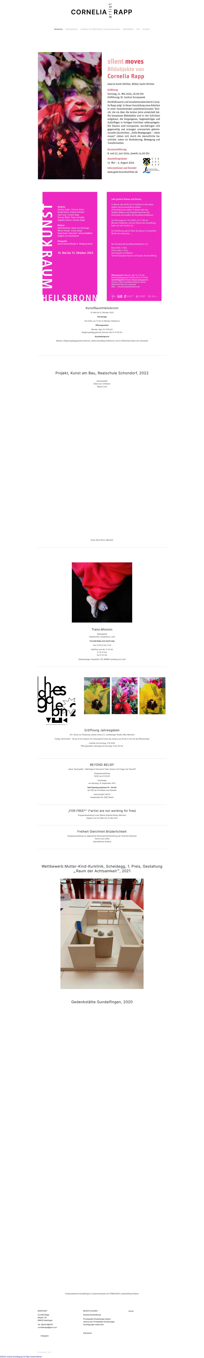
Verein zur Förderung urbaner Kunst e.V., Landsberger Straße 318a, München (103, 735)
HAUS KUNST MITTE (102, 794)
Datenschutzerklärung (92, 1315)
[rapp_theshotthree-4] (152, 695)
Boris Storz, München (104, 540)
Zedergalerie (102, 634)
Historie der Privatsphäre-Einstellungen (99, 1322)
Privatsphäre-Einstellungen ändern (97, 1319)
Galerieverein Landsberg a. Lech (102, 637)
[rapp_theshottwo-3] (125, 695)
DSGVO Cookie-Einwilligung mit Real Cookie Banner (21, 1357)
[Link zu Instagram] (164, 13)
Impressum (87, 1333)
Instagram (45, 1336)
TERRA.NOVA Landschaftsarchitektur (124, 1294)
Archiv (131, 1311)
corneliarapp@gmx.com (47, 1327)
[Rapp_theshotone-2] (97, 695)
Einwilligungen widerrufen (93, 1324)
